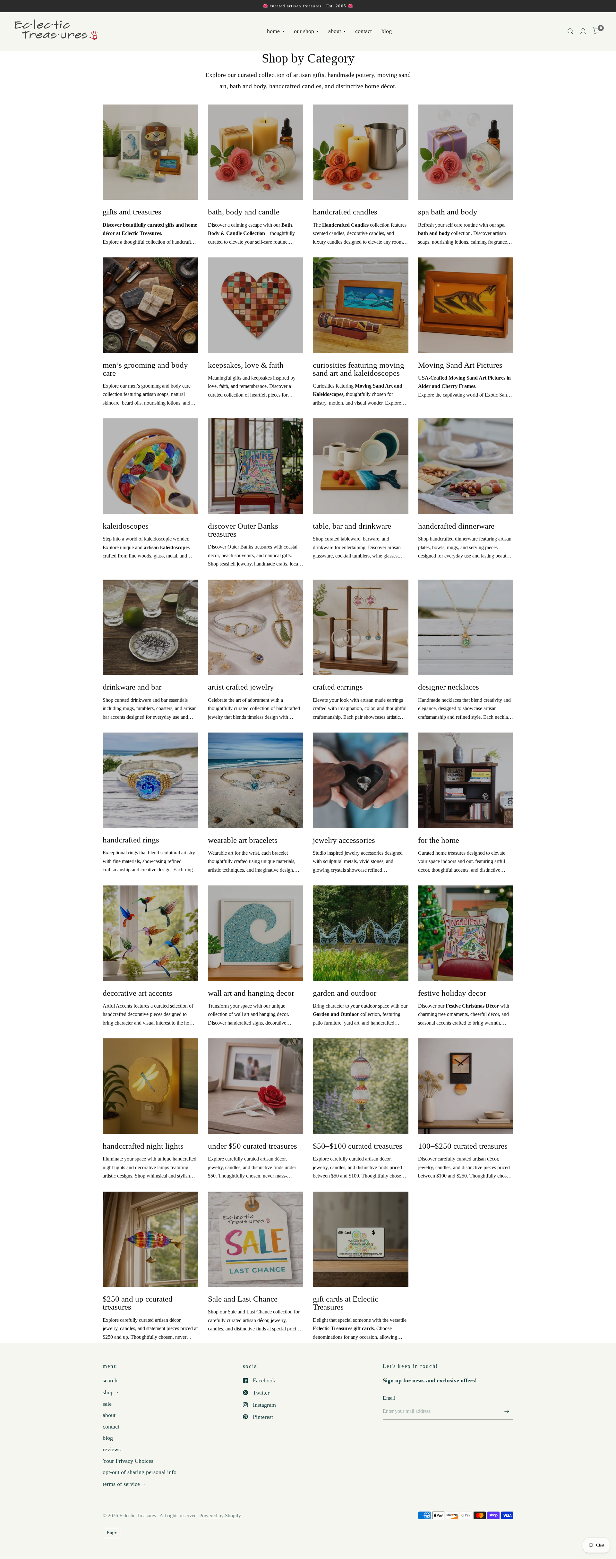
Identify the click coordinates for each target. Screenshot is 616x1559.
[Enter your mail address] (507, 1411)
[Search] (570, 31)
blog (386, 31)
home (273, 31)
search (110, 1380)
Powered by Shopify (220, 1515)
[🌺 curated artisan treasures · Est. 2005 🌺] (308, 6)
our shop (304, 31)
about (334, 31)
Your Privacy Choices (128, 1461)
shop (108, 1392)
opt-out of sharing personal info (139, 1472)
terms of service (121, 1484)
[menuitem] (275, 31)
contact (363, 31)
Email (389, 1398)
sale (107, 1404)
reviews (112, 1449)
